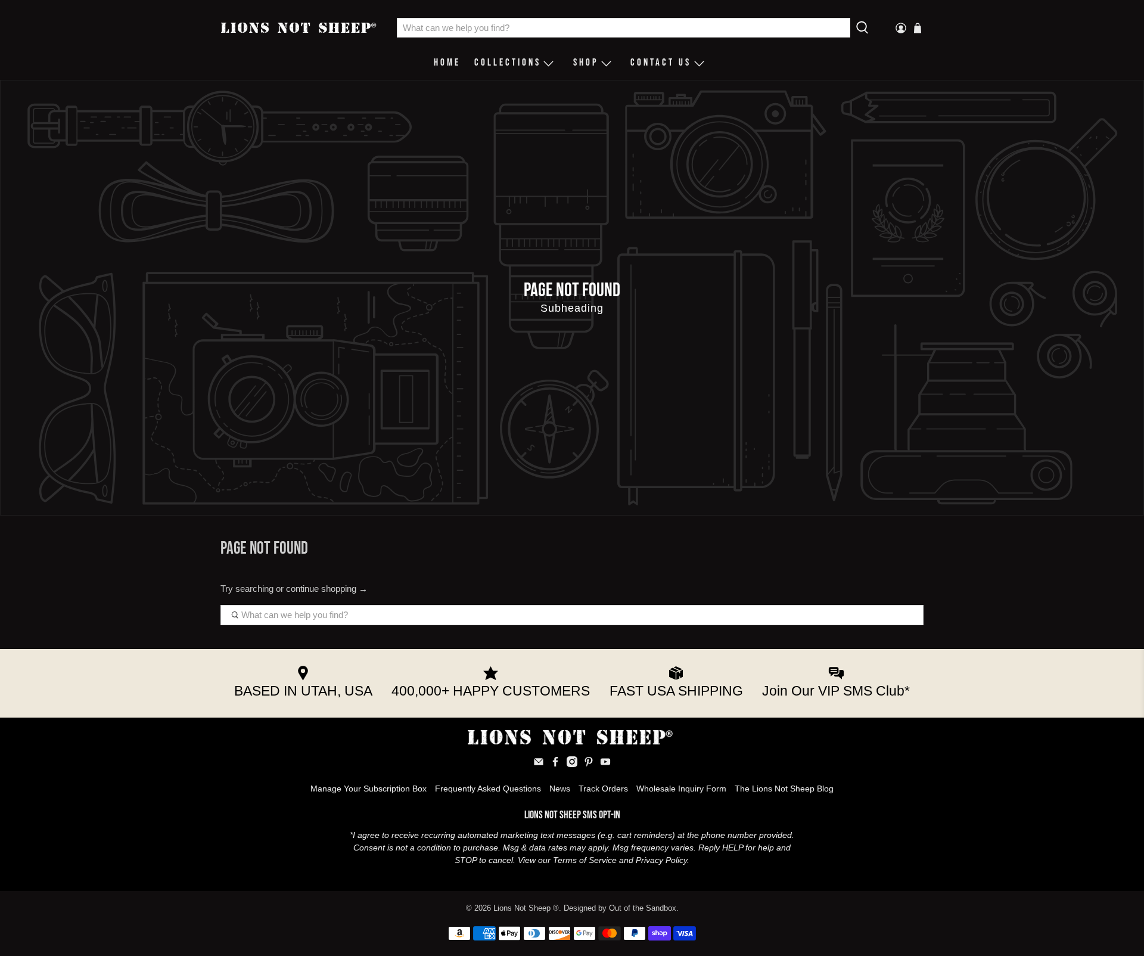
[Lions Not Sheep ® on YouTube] (605, 764)
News (559, 788)
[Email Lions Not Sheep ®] (538, 764)
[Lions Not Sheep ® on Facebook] (555, 764)
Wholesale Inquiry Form (681, 788)
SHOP (586, 63)
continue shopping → (327, 588)
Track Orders (603, 788)
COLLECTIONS (507, 63)
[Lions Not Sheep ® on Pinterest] (588, 764)
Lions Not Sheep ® (526, 908)
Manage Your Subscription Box (368, 788)
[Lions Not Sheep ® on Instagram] (572, 764)
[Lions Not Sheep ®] (300, 28)
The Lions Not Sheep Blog (784, 788)
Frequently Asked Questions (488, 788)
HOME (447, 63)
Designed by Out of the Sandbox (620, 908)
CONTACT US (660, 63)
